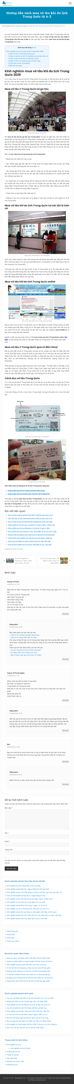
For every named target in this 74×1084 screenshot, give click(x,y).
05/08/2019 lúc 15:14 (16, 774)
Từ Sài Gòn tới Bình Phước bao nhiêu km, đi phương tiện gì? (28, 974)
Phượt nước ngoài (18, 549)
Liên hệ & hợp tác (40, 1080)
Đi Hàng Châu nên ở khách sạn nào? (24, 652)
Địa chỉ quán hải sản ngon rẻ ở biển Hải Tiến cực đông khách (29, 1021)
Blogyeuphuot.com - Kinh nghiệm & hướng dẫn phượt (30, 1078)
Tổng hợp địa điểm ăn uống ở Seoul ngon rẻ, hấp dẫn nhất (29, 541)
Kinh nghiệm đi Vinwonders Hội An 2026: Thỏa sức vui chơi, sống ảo (32, 1024)
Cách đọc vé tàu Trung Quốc (19, 63)
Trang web (8, 850)
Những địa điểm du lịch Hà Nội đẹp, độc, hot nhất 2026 (27, 1001)
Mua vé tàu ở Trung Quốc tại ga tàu (21, 54)
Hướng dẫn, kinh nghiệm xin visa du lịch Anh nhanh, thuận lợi (30, 538)
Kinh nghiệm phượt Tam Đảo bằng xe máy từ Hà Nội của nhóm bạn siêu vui (34, 892)
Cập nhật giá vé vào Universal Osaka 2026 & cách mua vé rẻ (30, 518)
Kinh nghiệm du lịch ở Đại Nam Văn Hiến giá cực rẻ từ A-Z (28, 909)
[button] (70, 3)
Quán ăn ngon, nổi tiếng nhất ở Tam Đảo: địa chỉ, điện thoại (28, 958)
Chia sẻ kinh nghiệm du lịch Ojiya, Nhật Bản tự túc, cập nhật (29, 544)
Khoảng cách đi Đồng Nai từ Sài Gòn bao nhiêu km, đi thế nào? (30, 978)
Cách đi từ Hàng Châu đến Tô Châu (24, 637)
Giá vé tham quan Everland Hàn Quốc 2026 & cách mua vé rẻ (30, 515)
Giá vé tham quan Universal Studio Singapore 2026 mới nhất (30, 522)
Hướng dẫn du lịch (13, 1052)
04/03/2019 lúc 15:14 (13, 584)
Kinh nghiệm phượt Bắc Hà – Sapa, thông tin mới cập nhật (28, 889)
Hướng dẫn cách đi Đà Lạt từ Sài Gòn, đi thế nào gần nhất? (28, 981)
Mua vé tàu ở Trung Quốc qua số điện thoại (24, 61)
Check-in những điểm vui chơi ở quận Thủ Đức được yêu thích (29, 961)
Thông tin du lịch (13, 1055)
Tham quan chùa (13, 941)
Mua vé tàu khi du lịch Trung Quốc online (23, 58)
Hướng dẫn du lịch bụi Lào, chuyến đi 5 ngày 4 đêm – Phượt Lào (31, 525)
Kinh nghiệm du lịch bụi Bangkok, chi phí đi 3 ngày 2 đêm (29, 528)
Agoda (20, 724)
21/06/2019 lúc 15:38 (16, 713)
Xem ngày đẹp (12, 1058)
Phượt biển (11, 934)
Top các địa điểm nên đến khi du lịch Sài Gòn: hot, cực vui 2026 (30, 998)
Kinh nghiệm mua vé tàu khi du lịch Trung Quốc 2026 (24, 51)
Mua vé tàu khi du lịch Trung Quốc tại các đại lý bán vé (28, 56)
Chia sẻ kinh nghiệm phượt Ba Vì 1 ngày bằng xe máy (26, 896)
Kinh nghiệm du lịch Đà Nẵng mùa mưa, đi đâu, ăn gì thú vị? (28, 1005)
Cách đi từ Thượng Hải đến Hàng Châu (25, 635)
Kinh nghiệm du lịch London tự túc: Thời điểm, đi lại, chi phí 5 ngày (32, 531)
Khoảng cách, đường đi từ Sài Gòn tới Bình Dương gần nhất (28, 971)
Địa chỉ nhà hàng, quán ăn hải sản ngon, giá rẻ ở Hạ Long (27, 1018)
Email (7, 841)
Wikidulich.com (12, 1065)
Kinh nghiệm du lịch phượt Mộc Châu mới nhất (23, 886)
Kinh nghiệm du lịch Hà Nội (20, 1048)
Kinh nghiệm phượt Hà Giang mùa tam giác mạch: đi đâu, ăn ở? (30, 899)
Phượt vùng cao (12, 931)
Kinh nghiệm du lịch (14, 1045)
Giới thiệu (31, 1080)
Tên (7, 833)
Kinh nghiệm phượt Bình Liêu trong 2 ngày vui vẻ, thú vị (27, 905)
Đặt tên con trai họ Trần (15, 1061)
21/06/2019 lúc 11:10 (13, 675)
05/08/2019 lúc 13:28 (13, 747)
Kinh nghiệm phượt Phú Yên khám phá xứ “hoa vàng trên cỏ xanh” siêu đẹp (34, 915)
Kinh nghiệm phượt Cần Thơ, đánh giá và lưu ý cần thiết (27, 918)
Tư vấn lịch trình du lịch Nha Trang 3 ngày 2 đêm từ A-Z (27, 1014)
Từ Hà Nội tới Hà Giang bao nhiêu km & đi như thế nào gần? (28, 968)
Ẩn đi (33, 47)
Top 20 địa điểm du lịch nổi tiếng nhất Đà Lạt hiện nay (26, 1008)
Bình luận (65, 614)
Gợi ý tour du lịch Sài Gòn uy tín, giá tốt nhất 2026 (25, 1028)
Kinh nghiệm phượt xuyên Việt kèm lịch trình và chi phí (26, 965)
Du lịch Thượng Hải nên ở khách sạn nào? (26, 650)
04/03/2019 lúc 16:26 (16, 627)
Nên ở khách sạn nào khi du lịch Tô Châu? (26, 655)
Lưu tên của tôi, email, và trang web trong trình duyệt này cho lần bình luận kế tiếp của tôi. (35, 861)
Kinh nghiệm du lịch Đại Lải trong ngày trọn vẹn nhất (26, 902)
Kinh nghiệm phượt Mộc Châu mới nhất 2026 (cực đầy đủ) (28, 1011)
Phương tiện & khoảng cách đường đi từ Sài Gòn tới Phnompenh (31, 535)
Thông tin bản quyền (53, 1078)
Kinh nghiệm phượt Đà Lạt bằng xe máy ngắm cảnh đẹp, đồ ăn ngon (32, 912)
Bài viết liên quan (15, 66)
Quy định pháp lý (65, 1078)
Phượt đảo (10, 938)
